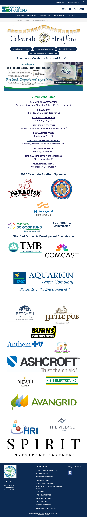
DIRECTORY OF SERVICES (43, 495)
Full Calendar (60, 2)
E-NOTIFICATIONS (41, 501)
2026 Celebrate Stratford (24, 15)
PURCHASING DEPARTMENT (44, 477)
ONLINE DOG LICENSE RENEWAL (46, 508)
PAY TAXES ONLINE (42, 473)
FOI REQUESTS (40, 492)
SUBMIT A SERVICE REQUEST (45, 483)
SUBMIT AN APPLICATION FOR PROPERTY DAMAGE (49, 487)
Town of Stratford (23, 20)
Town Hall (43, 15)
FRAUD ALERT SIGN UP (43, 480)
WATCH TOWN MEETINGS (43, 498)
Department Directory (73, 2)
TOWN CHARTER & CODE (43, 505)
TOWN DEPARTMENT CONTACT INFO (47, 470)
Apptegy (47, 514)
